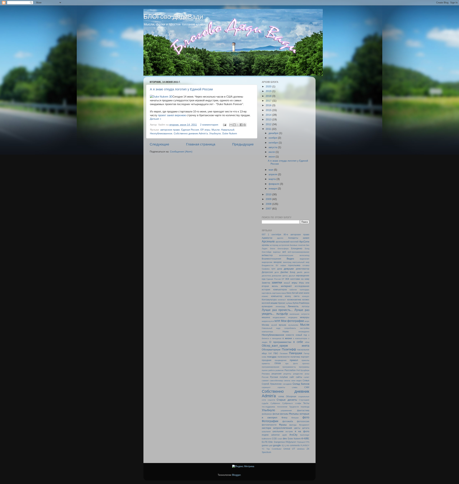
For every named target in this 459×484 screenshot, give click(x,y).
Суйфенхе (275, 403)
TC (263, 449)
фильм (276, 414)
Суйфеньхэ (287, 403)
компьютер (276, 296)
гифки (283, 265)
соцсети (271, 400)
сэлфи (298, 403)
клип (301, 293)
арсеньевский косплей (287, 241)
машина (266, 317)
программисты (289, 367)
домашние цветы (280, 276)
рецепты (287, 374)
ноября (273, 137)
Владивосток (267, 265)
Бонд (307, 248)
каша (283, 293)
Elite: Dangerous (276, 442)
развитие (279, 370)
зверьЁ (287, 283)
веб (284, 252)
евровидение (302, 275)
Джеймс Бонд (287, 272)
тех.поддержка (268, 407)
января (273, 188)
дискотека (266, 276)
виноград (287, 262)
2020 (269, 86)
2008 (269, 204)
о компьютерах (300, 338)
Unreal (286, 449)
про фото (291, 363)
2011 (269, 129)
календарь (304, 290)
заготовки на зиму (299, 279)
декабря (274, 133)
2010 (269, 194)
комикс (265, 296)
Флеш (284, 417)
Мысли (216, 129)
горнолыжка (294, 265)
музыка (282, 325)
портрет (305, 357)
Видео (290, 258)
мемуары (304, 317)
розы (307, 374)
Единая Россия (190, 129)
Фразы (283, 424)
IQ (283, 445)
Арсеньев (268, 241)
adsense (275, 435)
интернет (286, 286)
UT (293, 449)
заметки (277, 282)
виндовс (278, 262)
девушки (289, 268)
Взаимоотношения (271, 259)
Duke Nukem (229, 133)
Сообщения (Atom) (181, 151)
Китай (295, 293)
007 (264, 234)
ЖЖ (287, 279)
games (265, 445)
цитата (305, 428)
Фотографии (270, 421)
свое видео (296, 380)
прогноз (305, 363)
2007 (269, 208)
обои (307, 342)
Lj (285, 445)
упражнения (286, 410)
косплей (266, 303)
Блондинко (296, 248)
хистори (266, 428)
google (277, 445)
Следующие (159, 144)
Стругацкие (304, 400)
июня (272, 156)
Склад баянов (301, 384)
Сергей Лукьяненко (272, 384)
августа (273, 147)
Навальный (227, 129)
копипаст (282, 300)
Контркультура (269, 299)
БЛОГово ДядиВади (173, 16)
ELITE (265, 442)
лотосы (305, 306)
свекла (287, 380)
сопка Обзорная (287, 396)
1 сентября (274, 234)
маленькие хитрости (299, 314)
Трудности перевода (299, 407)
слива (294, 387)
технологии (282, 407)
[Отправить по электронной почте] (231, 125)
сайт (292, 377)
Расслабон (290, 370)
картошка (276, 293)
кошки (274, 303)
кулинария (267, 306)
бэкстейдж (266, 252)
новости (290, 335)
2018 (269, 96)
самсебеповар (276, 380)
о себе (298, 341)
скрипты (281, 387)
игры (207, 129)
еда (264, 279)
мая (271, 169)
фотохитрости (269, 425)
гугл (273, 269)
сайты (299, 377)
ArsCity (293, 434)
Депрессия (267, 272)
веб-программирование (298, 252)
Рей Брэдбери (302, 370)
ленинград (280, 306)
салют (306, 377)
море (307, 321)
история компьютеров (274, 289)
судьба (265, 403)
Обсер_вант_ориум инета (285, 345)
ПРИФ (278, 363)
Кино (289, 293)
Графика (265, 269)
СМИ (306, 387)
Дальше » (155, 118)
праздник (266, 360)
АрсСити (304, 241)
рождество (298, 374)
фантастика (303, 410)
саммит (265, 380)
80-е (286, 234)
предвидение (281, 360)
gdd (270, 445)
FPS (307, 442)
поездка (271, 356)
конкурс (305, 296)
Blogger (236, 475)
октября (274, 142)
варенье (277, 252)
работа (271, 370)
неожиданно (303, 331)
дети (277, 272)
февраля (274, 184)
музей (274, 325)
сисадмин (287, 384)
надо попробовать (286, 328)
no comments (293, 445)
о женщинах (275, 338)
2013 (269, 119)
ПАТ (270, 353)
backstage (304, 435)
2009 (269, 199)
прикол (294, 360)
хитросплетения (282, 428)
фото (305, 417)
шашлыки (266, 431)
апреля (273, 174)
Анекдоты (293, 238)
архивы (265, 245)
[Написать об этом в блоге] (234, 125)
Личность (293, 306)
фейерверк (267, 414)
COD (274, 438)
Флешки (295, 418)
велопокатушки (286, 255)
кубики (289, 303)
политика (295, 357)
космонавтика (294, 299)
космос (305, 299)
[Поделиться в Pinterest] (244, 125)
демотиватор (302, 269)
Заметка (266, 283)
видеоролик (267, 262)
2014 (269, 115)
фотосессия (303, 421)
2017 (269, 100)
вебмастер (267, 255)
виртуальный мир (300, 262)
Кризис (281, 303)
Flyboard (301, 442)
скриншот (266, 387)
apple (284, 435)
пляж (264, 357)
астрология (284, 245)
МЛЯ (277, 321)
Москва (265, 325)
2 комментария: (209, 124)
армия (306, 238)
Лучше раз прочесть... (277, 309)
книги (306, 293)
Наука (286, 331)
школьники (278, 431)
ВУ (277, 265)
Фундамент (304, 425)
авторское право (170, 129)
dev (285, 438)
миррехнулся (268, 321)
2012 (269, 124)
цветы (297, 428)
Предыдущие (243, 144)
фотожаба (287, 421)
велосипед (304, 255)
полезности (284, 357)
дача (279, 269)
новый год (301, 335)
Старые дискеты (287, 399)
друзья (292, 276)
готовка (305, 265)
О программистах (280, 342)
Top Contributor (273, 449)
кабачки (293, 290)
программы (304, 367)
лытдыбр (282, 313)
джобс (299, 272)
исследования (302, 286)
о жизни (287, 338)
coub (280, 439)
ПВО (275, 353)
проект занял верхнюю (172, 115)
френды (293, 425)
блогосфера (283, 248)
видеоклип (304, 259)
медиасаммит (279, 317)
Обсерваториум (271, 349)
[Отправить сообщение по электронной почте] (224, 124)
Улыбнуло (215, 133)
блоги (272, 248)
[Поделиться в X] (238, 125)
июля (272, 152)
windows (301, 449)
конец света (292, 296)
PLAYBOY (305, 445)
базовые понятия (297, 245)
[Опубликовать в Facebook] (241, 125)
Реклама (266, 374)
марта (272, 179)
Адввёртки (267, 238)
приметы (266, 363)
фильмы (284, 414)
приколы (305, 360)
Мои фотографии (292, 320)
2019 (269, 91)
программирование (270, 367)
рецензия (276, 373)
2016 (269, 105)
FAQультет (291, 442)
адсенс (280, 238)
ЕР (201, 129)
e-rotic (305, 438)
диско (306, 272)
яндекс (265, 435)
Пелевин (284, 353)
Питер (306, 353)
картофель (267, 293)
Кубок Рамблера (301, 303)
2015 (269, 110)
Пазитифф (289, 349)
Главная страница (200, 144)
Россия (265, 377)
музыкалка (293, 325)
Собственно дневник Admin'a (191, 133)
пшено (265, 370)
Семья (306, 380)
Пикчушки (295, 353)
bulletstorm (266, 439)
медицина (292, 317)
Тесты (306, 403)
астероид (274, 245)
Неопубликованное (161, 133)
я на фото (302, 431)
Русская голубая (279, 377)
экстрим (289, 431)
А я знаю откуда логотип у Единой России (181, 89)
